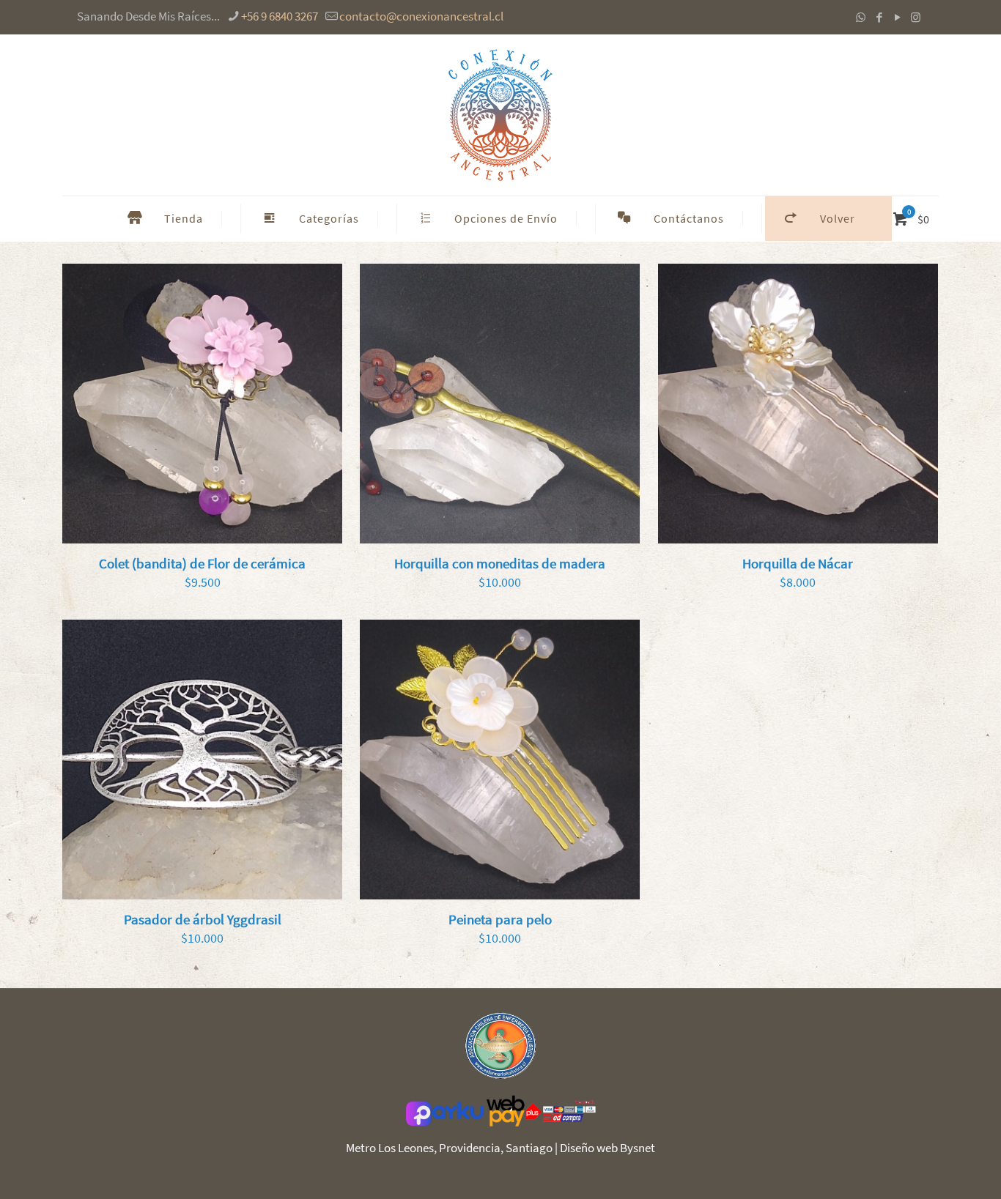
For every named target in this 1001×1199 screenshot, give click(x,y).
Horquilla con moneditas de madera (499, 563)
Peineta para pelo (500, 919)
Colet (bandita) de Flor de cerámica (202, 563)
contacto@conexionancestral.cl (421, 16)
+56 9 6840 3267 (279, 16)
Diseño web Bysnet (607, 1148)
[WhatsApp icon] (860, 17)
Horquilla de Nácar (797, 563)
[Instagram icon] (915, 17)
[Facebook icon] (878, 17)
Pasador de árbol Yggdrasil (202, 919)
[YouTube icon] (897, 17)
